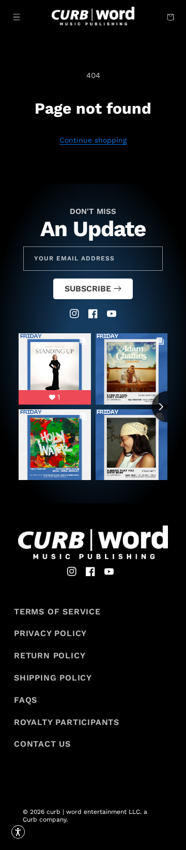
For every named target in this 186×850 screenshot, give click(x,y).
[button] (16, 17)
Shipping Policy (53, 678)
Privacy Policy (50, 633)
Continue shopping (93, 140)
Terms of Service (57, 611)
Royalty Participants (66, 722)
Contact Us (42, 744)
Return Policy (49, 655)
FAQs (25, 700)
